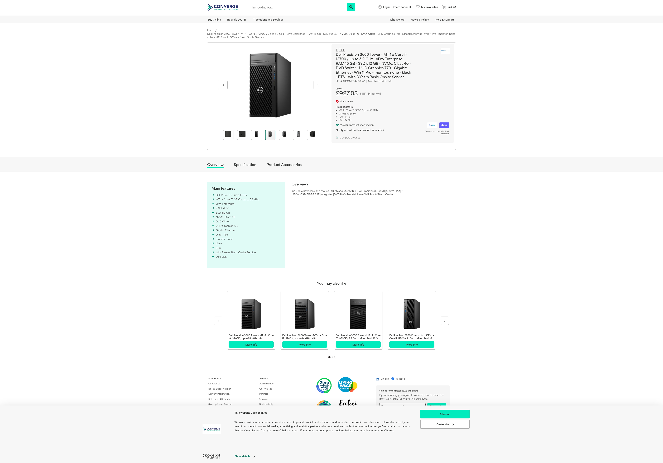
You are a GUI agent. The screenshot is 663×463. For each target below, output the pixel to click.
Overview (215, 164)
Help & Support (444, 19)
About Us (264, 378)
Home (211, 30)
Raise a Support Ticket (219, 388)
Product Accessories (284, 164)
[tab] (215, 165)
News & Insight (420, 19)
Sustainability (266, 404)
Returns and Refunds (219, 398)
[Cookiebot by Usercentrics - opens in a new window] (211, 456)
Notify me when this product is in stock (360, 130)
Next (445, 321)
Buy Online (214, 19)
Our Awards (265, 388)
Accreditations (267, 383)
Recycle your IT (236, 19)
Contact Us (214, 383)
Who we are (397, 19)
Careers (263, 398)
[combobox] (297, 7)
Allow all (445, 414)
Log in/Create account (397, 7)
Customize (442, 424)
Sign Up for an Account (220, 404)
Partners (263, 393)
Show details (242, 456)
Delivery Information (219, 393)
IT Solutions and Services (268, 19)
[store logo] (223, 7)
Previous (218, 321)
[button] (223, 85)
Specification (245, 164)
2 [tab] (333, 357)
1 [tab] (329, 357)
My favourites (429, 7)
